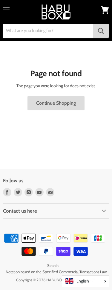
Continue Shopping (56, 103)
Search (53, 265)
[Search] (101, 31)
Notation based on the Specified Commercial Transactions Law (56, 271)
